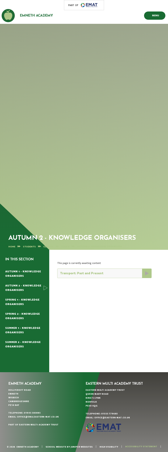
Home (11, 247)
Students (29, 247)
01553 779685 (109, 414)
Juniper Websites (82, 447)
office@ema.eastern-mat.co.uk (38, 417)
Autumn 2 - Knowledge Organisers (99, 247)
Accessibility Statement (141, 446)
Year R (65, 247)
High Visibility (109, 447)
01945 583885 (32, 413)
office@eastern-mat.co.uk (112, 417)
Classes (48, 247)
